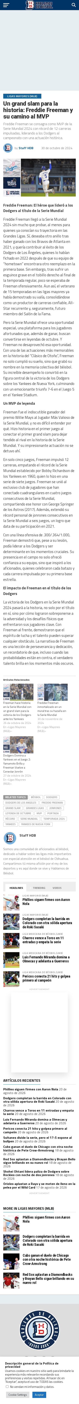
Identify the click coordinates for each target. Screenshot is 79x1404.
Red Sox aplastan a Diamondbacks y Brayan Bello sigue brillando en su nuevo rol (39, 1161)
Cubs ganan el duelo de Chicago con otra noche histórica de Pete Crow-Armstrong (38, 1148)
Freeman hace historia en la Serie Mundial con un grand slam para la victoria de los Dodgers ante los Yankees (17, 711)
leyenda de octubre (18, 813)
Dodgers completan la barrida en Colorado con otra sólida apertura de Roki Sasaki (47, 923)
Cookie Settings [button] (18, 1395)
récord (10, 819)
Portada (53, 813)
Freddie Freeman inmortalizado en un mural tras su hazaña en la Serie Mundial (51, 709)
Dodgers (51, 797)
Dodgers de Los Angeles (20, 803)
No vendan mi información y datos (32, 1386)
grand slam (12, 808)
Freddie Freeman (52, 803)
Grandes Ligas (35, 808)
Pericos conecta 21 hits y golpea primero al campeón (46, 978)
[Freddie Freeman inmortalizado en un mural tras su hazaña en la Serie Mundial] (52, 692)
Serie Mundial (29, 819)
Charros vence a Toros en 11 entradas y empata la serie (43, 940)
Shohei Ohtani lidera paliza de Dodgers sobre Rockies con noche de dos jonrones (36, 1173)
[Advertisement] (39, 50)
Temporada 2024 (54, 819)
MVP (39, 813)
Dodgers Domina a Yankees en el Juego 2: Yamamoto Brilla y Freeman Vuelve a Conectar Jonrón (17, 763)
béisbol (36, 797)
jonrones (55, 808)
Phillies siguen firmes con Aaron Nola (46, 902)
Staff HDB (26, 148)
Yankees (10, 824)
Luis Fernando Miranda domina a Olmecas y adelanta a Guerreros (45, 959)
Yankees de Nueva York (35, 824)
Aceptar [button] (39, 1395)
